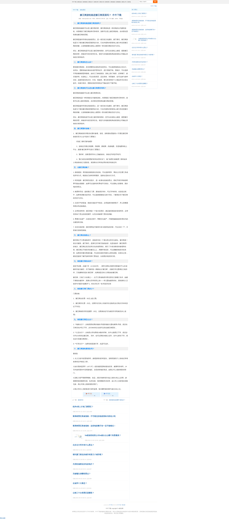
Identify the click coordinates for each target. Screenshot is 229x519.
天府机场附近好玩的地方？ (83, 464)
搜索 (155, 1)
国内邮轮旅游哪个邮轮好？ (117, 400)
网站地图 (123, 504)
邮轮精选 (85, 2)
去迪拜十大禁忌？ (80, 483)
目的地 (129, 2)
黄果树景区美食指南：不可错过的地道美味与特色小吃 (94, 416)
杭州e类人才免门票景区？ (83, 407)
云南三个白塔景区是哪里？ (83, 493)
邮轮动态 (80, 2)
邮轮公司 (124, 2)
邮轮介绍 (102, 2)
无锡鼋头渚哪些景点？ (82, 474)
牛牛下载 (74, 2)
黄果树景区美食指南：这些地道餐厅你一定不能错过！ (94, 426)
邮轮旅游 (113, 2)
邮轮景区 (107, 2)
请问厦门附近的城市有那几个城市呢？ (88, 454)
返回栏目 (80, 400)
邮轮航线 (118, 2)
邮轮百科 (96, 2)
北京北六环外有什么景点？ (83, 445)
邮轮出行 (91, 2)
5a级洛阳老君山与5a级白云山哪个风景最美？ (103, 435)
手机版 (121, 18)
